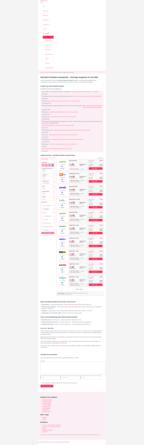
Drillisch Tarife (45, 410)
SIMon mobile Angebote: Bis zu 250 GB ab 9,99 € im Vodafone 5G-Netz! (58, 125)
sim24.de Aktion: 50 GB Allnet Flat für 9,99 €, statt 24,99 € (63, 116)
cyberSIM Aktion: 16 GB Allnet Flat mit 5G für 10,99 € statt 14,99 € (65, 101)
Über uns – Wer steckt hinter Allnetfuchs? (51, 425)
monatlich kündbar (46, 411)
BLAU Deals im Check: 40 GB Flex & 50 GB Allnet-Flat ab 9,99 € (87, 96)
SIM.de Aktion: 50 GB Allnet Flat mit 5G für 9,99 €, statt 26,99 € (63, 134)
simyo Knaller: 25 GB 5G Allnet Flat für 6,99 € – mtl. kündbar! (84, 91)
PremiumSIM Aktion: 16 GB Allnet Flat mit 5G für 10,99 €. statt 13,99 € (67, 139)
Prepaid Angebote (46, 408)
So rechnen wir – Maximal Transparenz (51, 426)
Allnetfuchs (42, 72)
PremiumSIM (75, 306)
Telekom (56, 341)
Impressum (44, 431)
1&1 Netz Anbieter (46, 406)
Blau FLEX (80, 306)
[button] (48, 33)
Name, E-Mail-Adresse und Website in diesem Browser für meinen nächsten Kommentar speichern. (60, 382)
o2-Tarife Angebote (46, 405)
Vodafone (62, 341)
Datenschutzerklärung (47, 430)
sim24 (70, 306)
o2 (59, 341)
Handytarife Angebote (47, 400)
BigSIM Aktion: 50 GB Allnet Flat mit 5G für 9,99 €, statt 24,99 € (64, 112)
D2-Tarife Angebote (46, 403)
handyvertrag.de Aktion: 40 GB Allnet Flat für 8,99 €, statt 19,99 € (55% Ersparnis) (71, 130)
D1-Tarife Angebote (46, 401)
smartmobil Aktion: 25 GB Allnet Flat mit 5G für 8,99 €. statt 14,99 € (57, 148)
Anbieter (44, 419)
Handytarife (47, 72)
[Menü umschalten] (48, 37)
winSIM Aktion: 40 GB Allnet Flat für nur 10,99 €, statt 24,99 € (63, 144)
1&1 (68, 341)
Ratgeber (44, 417)
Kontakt (44, 428)
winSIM (66, 306)
